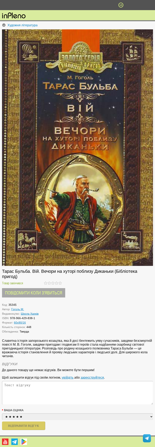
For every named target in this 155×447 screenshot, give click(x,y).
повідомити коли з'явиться (33, 293)
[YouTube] (5, 442)
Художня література (22, 25)
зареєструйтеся (92, 377)
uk (121, 5)
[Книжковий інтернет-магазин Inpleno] (14, 15)
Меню (34, 5)
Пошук (55, 5)
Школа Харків (30, 313)
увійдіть (67, 377)
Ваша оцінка (13, 410)
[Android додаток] (24, 442)
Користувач (77, 5)
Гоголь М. (17, 309)
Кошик (99, 5)
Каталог (11, 5)
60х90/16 (20, 322)
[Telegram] (14, 442)
